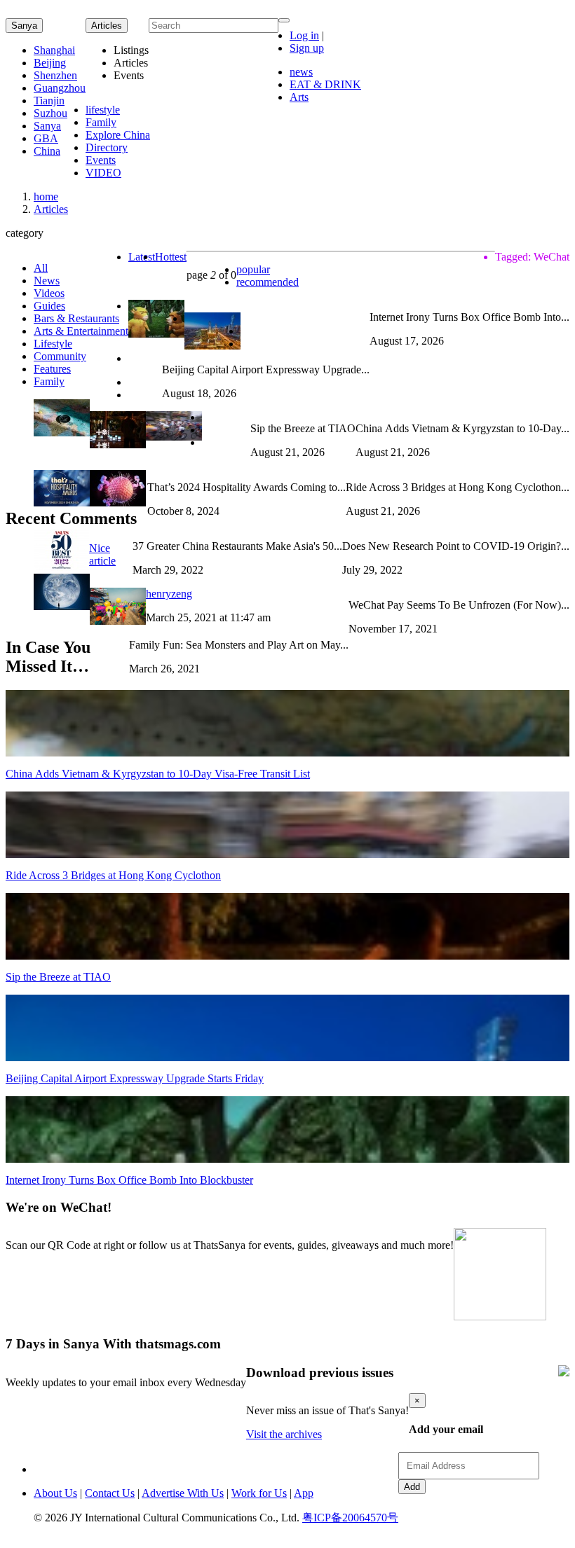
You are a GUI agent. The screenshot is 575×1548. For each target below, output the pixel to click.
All (41, 268)
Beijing (50, 63)
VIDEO (103, 173)
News (47, 280)
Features (52, 369)
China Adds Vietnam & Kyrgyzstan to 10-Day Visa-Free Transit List (158, 774)
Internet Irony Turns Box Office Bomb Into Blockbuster (129, 1180)
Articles (51, 209)
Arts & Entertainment (81, 331)
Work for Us (259, 1493)
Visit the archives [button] (284, 1434)
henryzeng (169, 594)
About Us (55, 1493)
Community (60, 356)
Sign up (307, 48)
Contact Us (110, 1493)
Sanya (24, 25)
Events (101, 160)
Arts (299, 97)
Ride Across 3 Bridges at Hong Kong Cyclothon (113, 875)
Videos (49, 293)
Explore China (118, 135)
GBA (46, 138)
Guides (49, 306)
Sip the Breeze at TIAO (58, 977)
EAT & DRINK (325, 84)
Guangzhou (60, 88)
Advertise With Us (183, 1493)
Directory (107, 147)
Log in (304, 35)
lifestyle (103, 110)
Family (101, 122)
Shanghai (54, 50)
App (303, 1493)
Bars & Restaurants (76, 318)
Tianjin (49, 100)
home (46, 196)
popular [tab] (253, 269)
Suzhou (50, 113)
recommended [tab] (267, 282)
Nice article (102, 554)
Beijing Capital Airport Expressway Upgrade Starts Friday (135, 1078)
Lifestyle (53, 344)
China (47, 151)
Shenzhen (55, 75)
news (301, 72)
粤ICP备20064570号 (350, 1517)
